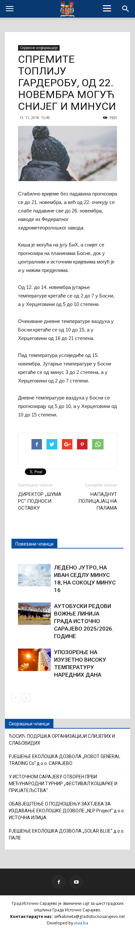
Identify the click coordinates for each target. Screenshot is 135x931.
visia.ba (81, 923)
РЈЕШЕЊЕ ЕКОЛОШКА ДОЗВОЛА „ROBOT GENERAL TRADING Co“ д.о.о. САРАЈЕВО (64, 760)
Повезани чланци (34, 544)
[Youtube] (76, 882)
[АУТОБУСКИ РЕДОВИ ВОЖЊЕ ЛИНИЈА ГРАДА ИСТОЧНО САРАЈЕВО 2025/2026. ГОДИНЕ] (34, 613)
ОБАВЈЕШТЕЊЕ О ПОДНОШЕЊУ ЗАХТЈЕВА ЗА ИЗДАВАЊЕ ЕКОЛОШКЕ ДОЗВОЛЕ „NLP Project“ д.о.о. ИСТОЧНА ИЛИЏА (67, 810)
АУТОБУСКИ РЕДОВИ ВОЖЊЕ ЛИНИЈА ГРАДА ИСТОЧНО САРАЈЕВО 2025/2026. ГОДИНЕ (83, 621)
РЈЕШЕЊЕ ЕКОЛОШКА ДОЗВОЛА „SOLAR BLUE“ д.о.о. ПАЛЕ (67, 834)
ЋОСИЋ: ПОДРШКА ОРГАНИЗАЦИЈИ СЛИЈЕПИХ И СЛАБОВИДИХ (62, 740)
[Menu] (107, 8)
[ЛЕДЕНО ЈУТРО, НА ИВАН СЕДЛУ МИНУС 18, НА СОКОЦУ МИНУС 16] (34, 575)
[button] (126, 9)
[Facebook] (58, 882)
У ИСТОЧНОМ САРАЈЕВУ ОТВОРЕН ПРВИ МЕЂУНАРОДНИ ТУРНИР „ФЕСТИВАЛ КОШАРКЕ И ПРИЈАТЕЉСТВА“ (63, 783)
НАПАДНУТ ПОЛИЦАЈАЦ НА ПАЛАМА (97, 501)
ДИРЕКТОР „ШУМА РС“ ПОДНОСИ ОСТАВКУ (39, 501)
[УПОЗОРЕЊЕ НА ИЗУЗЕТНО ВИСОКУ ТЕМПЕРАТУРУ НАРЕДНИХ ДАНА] (34, 660)
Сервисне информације (39, 47)
